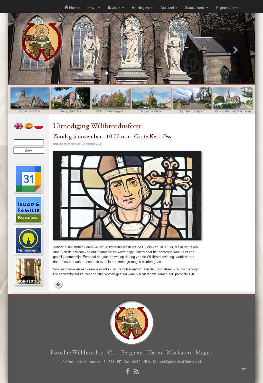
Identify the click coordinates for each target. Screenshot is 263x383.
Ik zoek (114, 8)
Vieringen (141, 8)
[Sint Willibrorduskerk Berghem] (111, 98)
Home (74, 8)
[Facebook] (129, 372)
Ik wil (92, 8)
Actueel (167, 8)
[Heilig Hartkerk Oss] (70, 98)
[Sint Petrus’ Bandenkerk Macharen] (232, 98)
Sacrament (195, 8)
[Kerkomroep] (28, 240)
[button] (26, 48)
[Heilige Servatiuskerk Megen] (151, 98)
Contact (75, 22)
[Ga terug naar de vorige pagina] (58, 284)
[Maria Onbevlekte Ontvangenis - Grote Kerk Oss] (30, 98)
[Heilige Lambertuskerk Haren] (192, 98)
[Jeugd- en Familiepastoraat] (28, 209)
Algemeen (225, 8)
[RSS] (137, 372)
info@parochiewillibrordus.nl (180, 362)
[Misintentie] (28, 271)
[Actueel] (28, 179)
